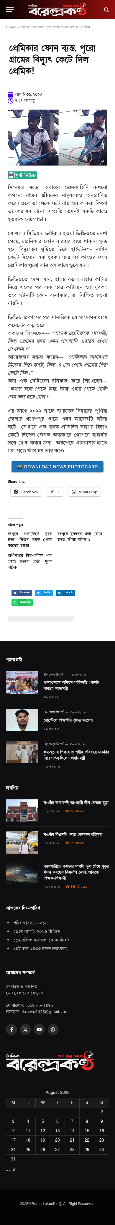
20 (57, 1140)
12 (42, 1131)
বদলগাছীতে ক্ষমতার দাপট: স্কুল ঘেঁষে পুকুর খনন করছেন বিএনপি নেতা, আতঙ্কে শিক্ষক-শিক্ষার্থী (76, 872)
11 (28, 1131)
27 (57, 1150)
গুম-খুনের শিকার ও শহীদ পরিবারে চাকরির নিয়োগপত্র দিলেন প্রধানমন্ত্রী (76, 755)
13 (57, 1131)
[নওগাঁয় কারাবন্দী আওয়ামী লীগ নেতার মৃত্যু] (22, 810)
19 (42, 1140)
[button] (22, 593)
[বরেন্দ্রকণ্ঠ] (57, 9)
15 (87, 1131)
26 (42, 1150)
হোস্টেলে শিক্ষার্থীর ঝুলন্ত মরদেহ (68, 720)
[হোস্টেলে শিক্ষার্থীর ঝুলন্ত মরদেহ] (22, 720)
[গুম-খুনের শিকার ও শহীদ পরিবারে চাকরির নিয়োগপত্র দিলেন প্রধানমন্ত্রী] (22, 752)
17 (13, 1140)
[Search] (106, 9)
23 (101, 1140)
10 (13, 1131)
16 (101, 1131)
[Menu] (10, 9)
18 (28, 1140)
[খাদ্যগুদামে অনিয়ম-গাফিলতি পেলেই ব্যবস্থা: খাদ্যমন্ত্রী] (22, 682)
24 (13, 1150)
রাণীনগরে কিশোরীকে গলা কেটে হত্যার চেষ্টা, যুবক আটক (30, 562)
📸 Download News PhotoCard (57, 466)
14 (72, 1131)
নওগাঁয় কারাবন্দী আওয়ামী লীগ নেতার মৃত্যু (76, 803)
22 (87, 1140)
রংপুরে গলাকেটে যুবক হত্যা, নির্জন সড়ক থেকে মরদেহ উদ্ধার (30, 540)
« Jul (10, 1170)
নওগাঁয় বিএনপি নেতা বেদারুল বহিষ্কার (73, 834)
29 (87, 1150)
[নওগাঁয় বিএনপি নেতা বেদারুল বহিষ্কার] (22, 842)
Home (11, 27)
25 (28, 1150)
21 (72, 1140)
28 (72, 1150)
